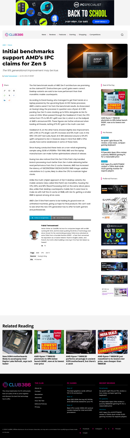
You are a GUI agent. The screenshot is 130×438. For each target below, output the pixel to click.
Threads (118, 429)
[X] (9, 95)
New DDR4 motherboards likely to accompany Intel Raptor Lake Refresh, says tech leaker (17, 360)
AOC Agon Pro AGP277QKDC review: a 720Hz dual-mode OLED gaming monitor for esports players (113, 167)
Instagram (98, 429)
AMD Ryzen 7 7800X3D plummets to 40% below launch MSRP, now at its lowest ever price (114, 121)
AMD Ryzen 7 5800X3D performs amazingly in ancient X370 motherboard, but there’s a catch (81, 360)
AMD (4, 45)
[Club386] (14, 34)
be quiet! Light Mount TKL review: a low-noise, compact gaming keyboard (113, 142)
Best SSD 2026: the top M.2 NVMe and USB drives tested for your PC (80, 400)
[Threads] (113, 429)
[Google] (80, 433)
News (10, 45)
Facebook (86, 429)
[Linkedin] (4, 100)
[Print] (14, 91)
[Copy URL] (4, 91)
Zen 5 (48, 253)
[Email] (9, 91)
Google (85, 433)
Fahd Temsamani (10, 76)
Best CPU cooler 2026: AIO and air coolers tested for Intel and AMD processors (80, 410)
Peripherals (105, 137)
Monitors (104, 161)
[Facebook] (14, 95)
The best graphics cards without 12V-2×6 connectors (79, 392)
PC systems (105, 149)
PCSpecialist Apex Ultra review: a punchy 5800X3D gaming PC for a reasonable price (114, 154)
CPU (42, 253)
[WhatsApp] (4, 95)
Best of (69, 388)
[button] (122, 35)
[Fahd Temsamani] (34, 235)
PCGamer (38, 259)
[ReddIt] (9, 100)
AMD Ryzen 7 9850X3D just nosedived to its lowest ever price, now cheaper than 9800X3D (111, 360)
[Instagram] (93, 429)
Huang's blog (42, 256)
